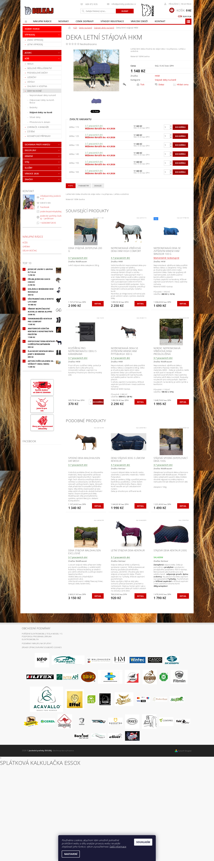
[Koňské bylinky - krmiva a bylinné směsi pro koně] (98, 735)
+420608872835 (48, 222)
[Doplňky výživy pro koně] (91, 699)
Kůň (27, 58)
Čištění (31, 131)
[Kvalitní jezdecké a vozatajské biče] (163, 676)
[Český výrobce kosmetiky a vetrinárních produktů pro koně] (150, 676)
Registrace (186, 4)
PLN (189, 16)
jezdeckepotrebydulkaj (50, 211)
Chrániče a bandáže (38, 127)
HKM (157, 75)
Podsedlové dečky (37, 72)
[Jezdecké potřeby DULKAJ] (39, 10)
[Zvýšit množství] (170, 125)
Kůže (25, 242)
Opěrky (26, 246)
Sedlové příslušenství (39, 68)
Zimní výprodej (35, 39)
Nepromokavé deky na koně (43, 95)
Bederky (33, 107)
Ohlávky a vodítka (37, 86)
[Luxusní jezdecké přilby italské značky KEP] (42, 659)
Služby (28, 167)
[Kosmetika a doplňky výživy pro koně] (110, 676)
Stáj (27, 162)
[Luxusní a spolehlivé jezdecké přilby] (155, 659)
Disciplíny (30, 150)
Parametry (83, 185)
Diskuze (98, 185)
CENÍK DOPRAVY (85, 21)
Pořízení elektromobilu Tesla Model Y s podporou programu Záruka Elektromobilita (42, 636)
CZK (180, 16)
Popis (70, 185)
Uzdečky (31, 77)
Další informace (118, 846)
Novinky (63, 21)
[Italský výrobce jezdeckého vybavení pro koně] (46, 699)
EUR (185, 16)
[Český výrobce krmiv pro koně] (179, 676)
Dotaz (161, 84)
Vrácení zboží (139, 21)
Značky (29, 179)
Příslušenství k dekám (40, 122)
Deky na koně (34, 90)
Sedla (30, 63)
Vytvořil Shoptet (184, 751)
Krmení (29, 156)
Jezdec (28, 52)
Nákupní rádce (42, 21)
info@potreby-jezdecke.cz (50, 197)
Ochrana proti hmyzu (37, 144)
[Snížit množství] (170, 128)
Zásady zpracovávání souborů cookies (42, 647)
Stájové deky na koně (41, 112)
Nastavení (70, 854)
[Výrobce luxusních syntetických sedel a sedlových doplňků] (137, 659)
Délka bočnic (30, 250)
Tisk (142, 84)
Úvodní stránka (26, 21)
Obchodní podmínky (36, 628)
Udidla (31, 81)
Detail (97, 303)
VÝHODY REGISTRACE (112, 21)
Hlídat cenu (183, 84)
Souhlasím (143, 842)
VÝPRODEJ (30, 34)
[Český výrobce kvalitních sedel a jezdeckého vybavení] (68, 659)
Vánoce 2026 (32, 173)
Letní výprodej (35, 44)
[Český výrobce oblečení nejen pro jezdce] (40, 676)
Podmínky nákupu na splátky (36, 643)
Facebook (44, 207)
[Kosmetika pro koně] (132, 676)
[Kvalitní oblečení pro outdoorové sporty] (172, 659)
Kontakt (160, 21)
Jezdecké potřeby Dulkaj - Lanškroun (50, 217)
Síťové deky (35, 117)
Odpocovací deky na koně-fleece (42, 101)
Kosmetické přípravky (39, 136)
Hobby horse (32, 28)
